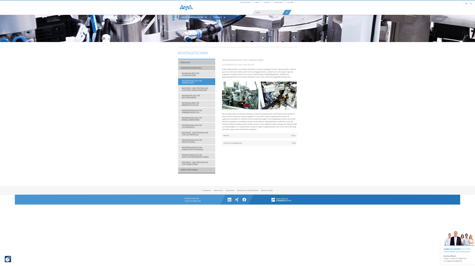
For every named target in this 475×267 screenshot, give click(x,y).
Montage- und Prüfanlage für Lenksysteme (195, 163)
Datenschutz (218, 190)
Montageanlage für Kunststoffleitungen (192, 148)
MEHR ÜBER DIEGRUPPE (283, 200)
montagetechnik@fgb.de (453, 261)
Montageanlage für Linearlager (192, 81)
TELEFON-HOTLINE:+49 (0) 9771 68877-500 (192, 199)
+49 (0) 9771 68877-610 (458, 258)
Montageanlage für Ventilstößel (192, 141)
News (257, 2)
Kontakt (290, 2)
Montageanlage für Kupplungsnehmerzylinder (195, 156)
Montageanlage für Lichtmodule (192, 126)
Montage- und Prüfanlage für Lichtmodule (195, 133)
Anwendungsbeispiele (191, 68)
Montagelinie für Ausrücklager (190, 74)
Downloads (278, 2)
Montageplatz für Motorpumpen (191, 96)
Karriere (267, 2)
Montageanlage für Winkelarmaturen (192, 119)
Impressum (230, 190)
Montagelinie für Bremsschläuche (190, 104)
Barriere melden (267, 190)
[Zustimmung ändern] (8, 259)
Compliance (206, 190)
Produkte (185, 62)
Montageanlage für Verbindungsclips (192, 111)
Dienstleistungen (189, 169)
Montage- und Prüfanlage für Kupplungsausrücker (195, 89)
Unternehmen (245, 2)
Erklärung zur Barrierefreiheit (247, 190)
